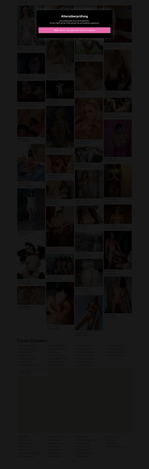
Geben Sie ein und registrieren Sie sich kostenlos (74, 30)
